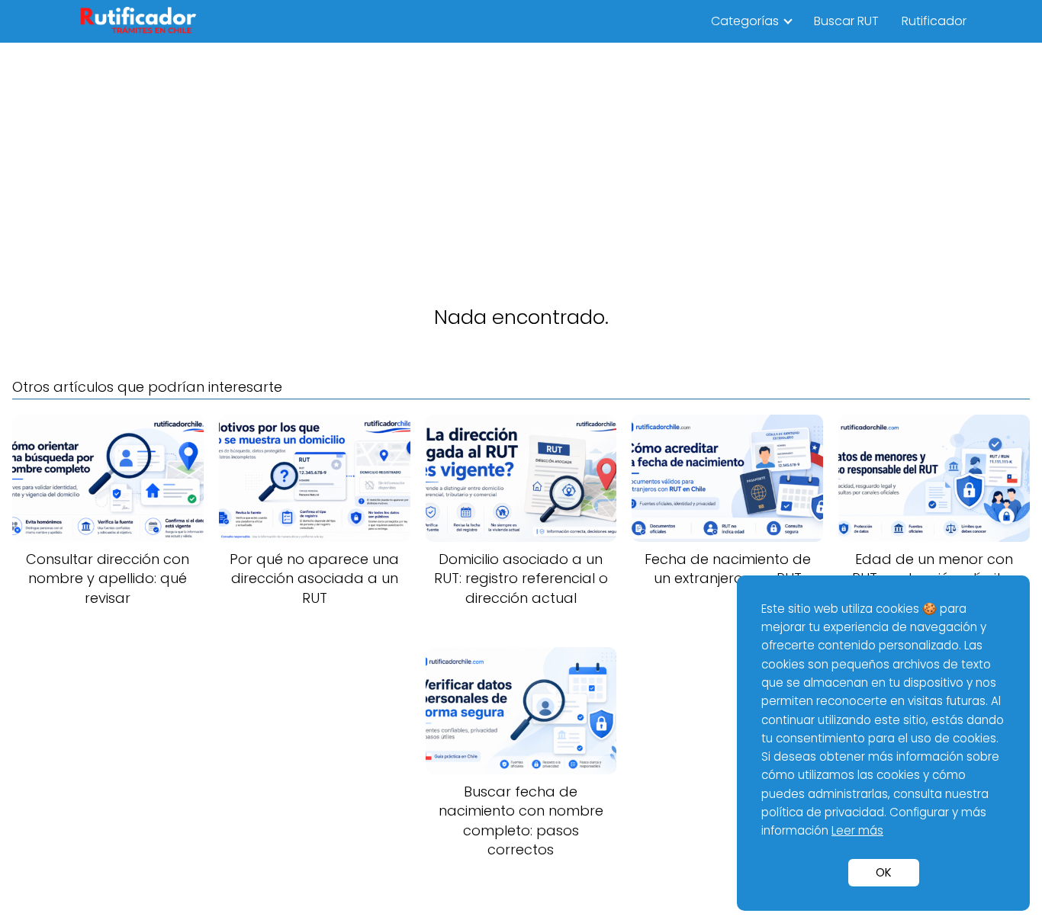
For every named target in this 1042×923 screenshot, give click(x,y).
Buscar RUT (846, 21)
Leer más (857, 830)
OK (884, 872)
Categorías (745, 21)
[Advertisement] (521, 157)
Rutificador (934, 21)
